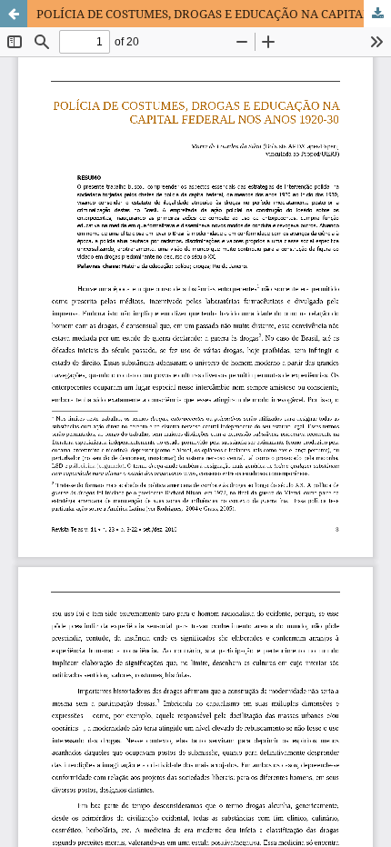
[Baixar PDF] (377, 13)
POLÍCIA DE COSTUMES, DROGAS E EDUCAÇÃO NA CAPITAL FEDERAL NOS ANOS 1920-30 (213, 13)
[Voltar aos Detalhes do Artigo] (13, 13)
